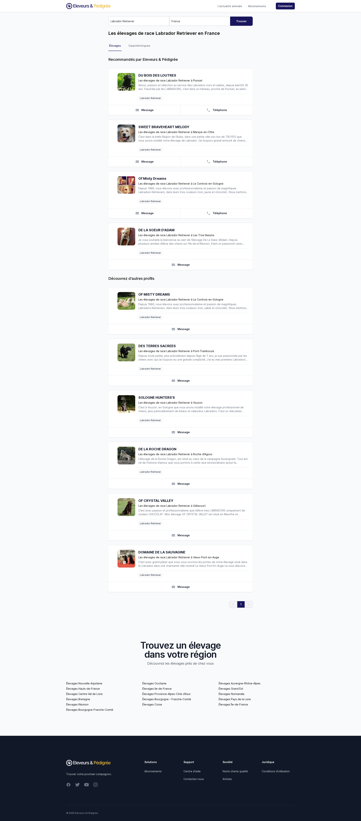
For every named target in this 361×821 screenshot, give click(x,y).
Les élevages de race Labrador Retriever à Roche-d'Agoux (175, 454)
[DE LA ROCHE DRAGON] (127, 460)
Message (147, 110)
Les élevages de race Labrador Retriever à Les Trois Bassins (176, 235)
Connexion (285, 6)
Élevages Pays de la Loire (235, 699)
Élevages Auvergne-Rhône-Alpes (239, 683)
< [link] (233, 604)
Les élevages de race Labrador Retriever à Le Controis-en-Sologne (180, 183)
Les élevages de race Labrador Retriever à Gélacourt (172, 505)
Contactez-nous (194, 779)
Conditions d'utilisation (276, 771)
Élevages (115, 45)
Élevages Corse (152, 704)
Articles (227, 779)
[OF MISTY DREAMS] (127, 306)
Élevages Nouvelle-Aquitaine (84, 683)
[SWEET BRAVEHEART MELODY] (127, 138)
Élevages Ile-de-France (157, 688)
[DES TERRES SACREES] (127, 357)
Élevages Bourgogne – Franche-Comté (166, 699)
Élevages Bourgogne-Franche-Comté (89, 709)
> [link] (249, 604)
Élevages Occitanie (154, 683)
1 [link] (241, 604)
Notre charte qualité (235, 771)
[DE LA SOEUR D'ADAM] (127, 241)
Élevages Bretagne (78, 699)
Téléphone (220, 110)
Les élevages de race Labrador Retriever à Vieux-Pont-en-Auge (178, 557)
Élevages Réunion (77, 704)
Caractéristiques (139, 45)
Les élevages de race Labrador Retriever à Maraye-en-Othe (176, 132)
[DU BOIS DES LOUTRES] (127, 86)
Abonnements (257, 6)
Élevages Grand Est (231, 688)
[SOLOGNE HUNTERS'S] (127, 409)
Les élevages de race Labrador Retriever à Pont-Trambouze (176, 351)
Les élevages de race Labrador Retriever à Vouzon (170, 402)
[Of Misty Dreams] (127, 190)
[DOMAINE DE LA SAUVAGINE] (127, 563)
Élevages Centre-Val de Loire (84, 693)
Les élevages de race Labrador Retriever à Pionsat (170, 80)
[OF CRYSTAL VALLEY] (127, 512)
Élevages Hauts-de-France (83, 688)
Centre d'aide (192, 771)
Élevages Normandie (231, 693)
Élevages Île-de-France (233, 704)
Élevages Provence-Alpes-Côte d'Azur (166, 693)
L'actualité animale (230, 6)
